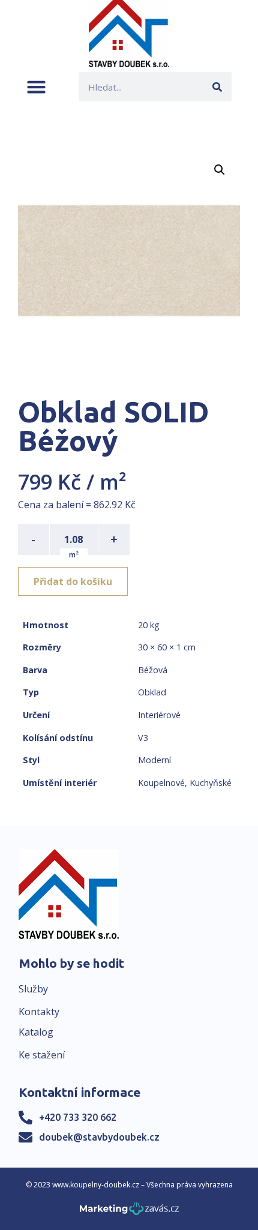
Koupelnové (161, 782)
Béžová (152, 670)
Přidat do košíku (73, 581)
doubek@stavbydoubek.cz (99, 1137)
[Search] (217, 86)
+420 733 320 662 (77, 1117)
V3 (143, 737)
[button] (36, 87)
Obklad (152, 692)
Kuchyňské (211, 782)
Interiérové (159, 715)
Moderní (154, 760)
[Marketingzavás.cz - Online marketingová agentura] (129, 1212)
